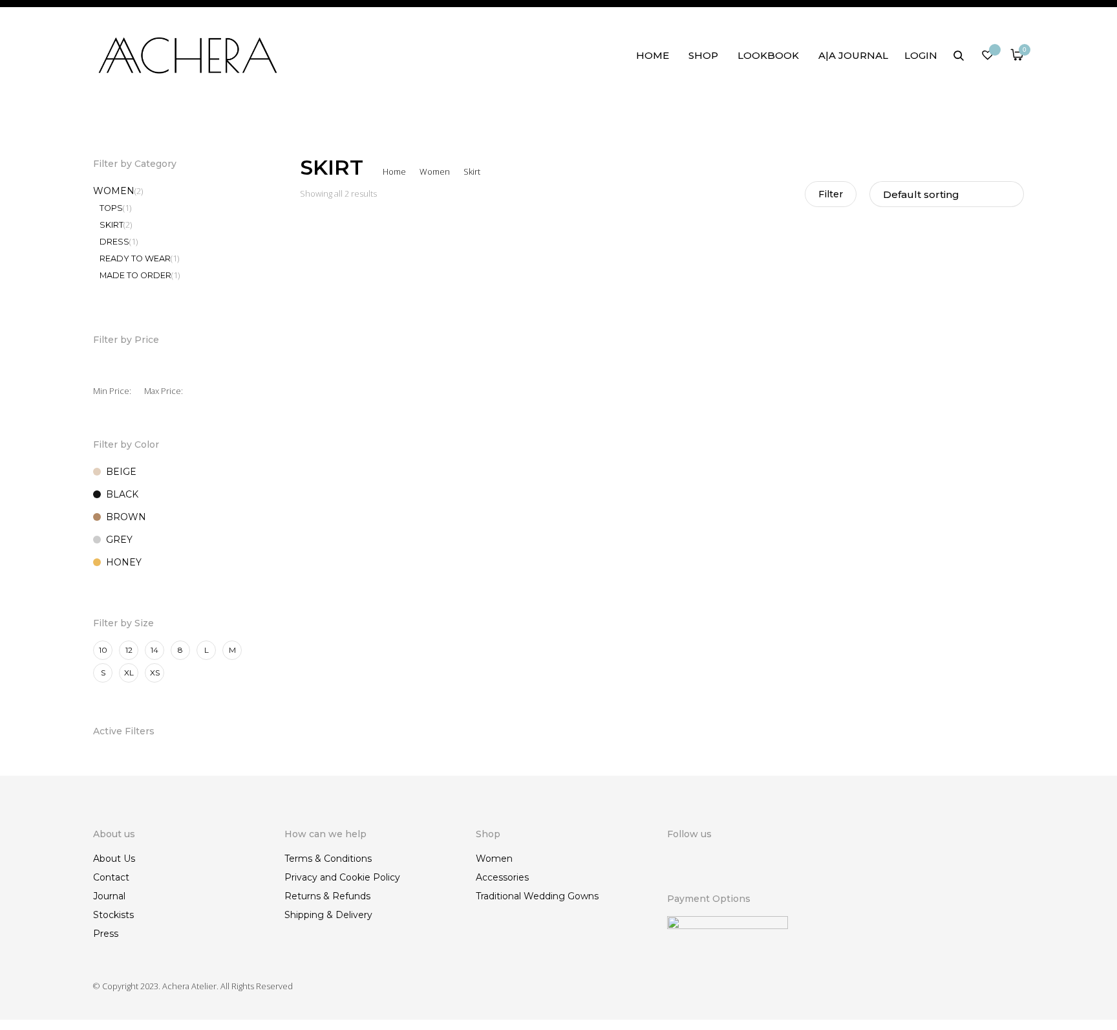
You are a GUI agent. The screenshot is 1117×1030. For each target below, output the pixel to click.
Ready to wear (135, 258)
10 (103, 650)
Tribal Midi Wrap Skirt (532, 492)
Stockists (113, 915)
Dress (114, 242)
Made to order (135, 275)
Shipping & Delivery (328, 915)
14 (154, 650)
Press (105, 933)
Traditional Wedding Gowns (537, 896)
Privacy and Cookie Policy (342, 877)
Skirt (111, 225)
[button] (462, 509)
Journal (109, 896)
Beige (121, 471)
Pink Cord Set (330, 492)
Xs (155, 672)
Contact (111, 877)
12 (129, 650)
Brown (126, 517)
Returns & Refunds (327, 896)
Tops (111, 208)
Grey (119, 539)
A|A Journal (853, 55)
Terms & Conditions (328, 858)
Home (652, 55)
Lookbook (768, 55)
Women (435, 171)
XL (129, 672)
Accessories (502, 877)
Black (122, 494)
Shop (703, 55)
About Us (114, 858)
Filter (830, 194)
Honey (124, 562)
